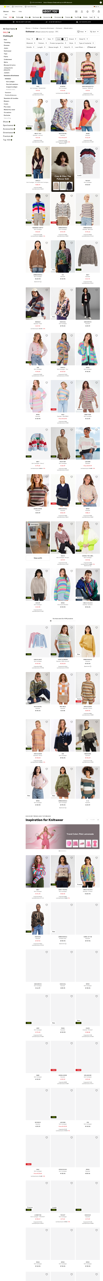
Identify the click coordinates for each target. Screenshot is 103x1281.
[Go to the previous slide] (87, 820)
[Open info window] (101, 3)
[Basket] (99, 11)
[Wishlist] (93, 11)
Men (13, 11)
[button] (82, 31)
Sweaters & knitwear (47, 28)
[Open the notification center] (87, 11)
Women (6, 11)
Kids (20, 11)
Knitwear (59, 28)
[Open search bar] (97, 17)
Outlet (7, 6)
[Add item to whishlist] (46, 54)
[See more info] (38, 96)
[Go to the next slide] (98, 820)
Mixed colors (68, 28)
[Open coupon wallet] (76, 11)
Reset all (92, 47)
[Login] (82, 11)
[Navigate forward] (94, 17)
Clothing (35, 28)
